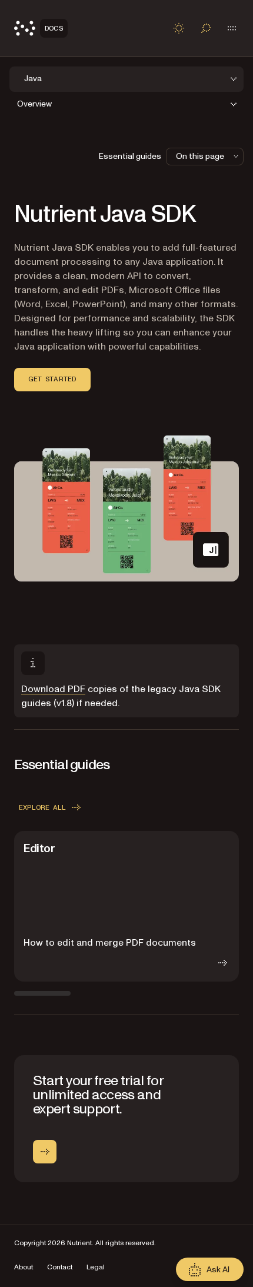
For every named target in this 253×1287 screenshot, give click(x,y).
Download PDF (53, 689)
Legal (95, 1267)
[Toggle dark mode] (178, 28)
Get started (52, 379)
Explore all (42, 807)
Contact (59, 1267)
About (23, 1267)
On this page (200, 156)
